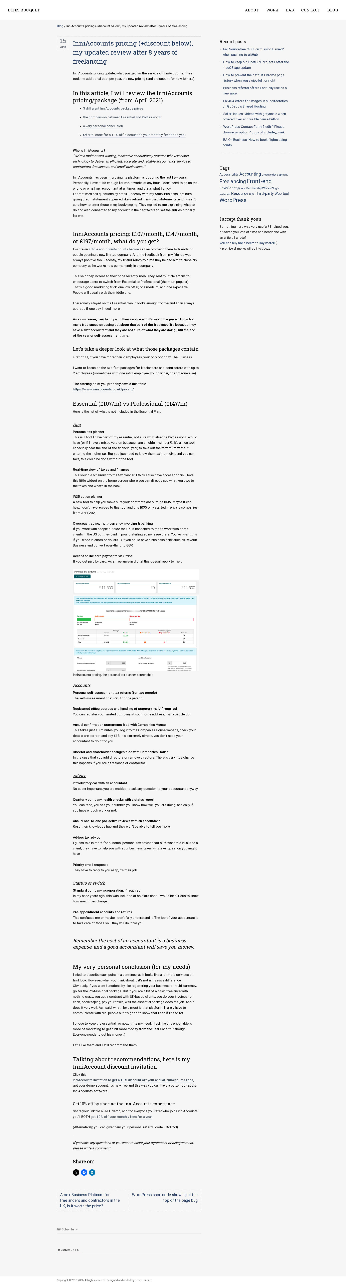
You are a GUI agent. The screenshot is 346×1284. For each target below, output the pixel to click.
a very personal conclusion (103, 126)
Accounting (250, 174)
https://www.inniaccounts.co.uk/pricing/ (103, 389)
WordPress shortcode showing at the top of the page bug (165, 1197)
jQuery (241, 188)
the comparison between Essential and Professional (122, 117)
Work (272, 9)
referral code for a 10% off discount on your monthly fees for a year (134, 135)
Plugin (275, 188)
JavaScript (228, 188)
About (252, 9)
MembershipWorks (258, 188)
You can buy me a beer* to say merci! (247, 243)
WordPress (232, 200)
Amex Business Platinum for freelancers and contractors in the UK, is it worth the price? (90, 1200)
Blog (332, 9)
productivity (224, 194)
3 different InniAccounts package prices (113, 108)
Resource (239, 193)
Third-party (264, 193)
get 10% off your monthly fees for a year (121, 1117)
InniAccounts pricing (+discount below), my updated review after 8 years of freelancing (133, 52)
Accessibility (228, 174)
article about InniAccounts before (114, 249)
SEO (251, 193)
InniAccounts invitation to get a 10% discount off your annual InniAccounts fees (133, 1080)
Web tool (282, 193)
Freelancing (232, 181)
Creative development (275, 174)
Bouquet (24, 9)
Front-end (259, 181)
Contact (310, 9)
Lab (290, 9)
